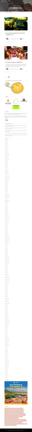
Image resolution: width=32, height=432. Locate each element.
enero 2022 (6, 234)
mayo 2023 (6, 207)
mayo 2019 (6, 289)
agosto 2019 (6, 284)
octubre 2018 (6, 301)
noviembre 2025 (7, 155)
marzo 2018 (6, 313)
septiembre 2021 (7, 241)
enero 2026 (6, 152)
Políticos (14, 422)
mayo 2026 (6, 145)
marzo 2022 (6, 231)
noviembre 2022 (7, 217)
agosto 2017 (6, 325)
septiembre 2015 (7, 365)
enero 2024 (6, 193)
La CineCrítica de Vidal (15, 415)
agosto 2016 (6, 346)
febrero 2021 (6, 253)
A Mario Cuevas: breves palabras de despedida (20, 133)
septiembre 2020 (7, 262)
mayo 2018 (6, 310)
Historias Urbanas (20, 412)
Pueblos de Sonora (19, 422)
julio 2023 (6, 203)
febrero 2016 (6, 356)
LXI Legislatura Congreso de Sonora (10, 419)
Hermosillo (11, 412)
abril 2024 (6, 188)
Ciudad (17, 408)
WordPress (22, 430)
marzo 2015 (6, 375)
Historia (16, 412)
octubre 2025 (7, 157)
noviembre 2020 (7, 258)
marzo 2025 (6, 169)
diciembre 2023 (7, 195)
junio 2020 (6, 267)
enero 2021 (6, 255)
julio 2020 (6, 265)
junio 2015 (6, 370)
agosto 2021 (6, 243)
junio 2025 (6, 164)
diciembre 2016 (7, 339)
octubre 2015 (6, 363)
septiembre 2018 (7, 303)
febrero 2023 (6, 212)
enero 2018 (6, 317)
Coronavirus (20, 408)
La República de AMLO (22, 415)
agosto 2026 (6, 140)
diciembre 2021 (7, 236)
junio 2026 (6, 143)
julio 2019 (6, 286)
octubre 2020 (7, 260)
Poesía (10, 422)
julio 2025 (6, 162)
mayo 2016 (6, 351)
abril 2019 (6, 291)
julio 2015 (6, 368)
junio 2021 (6, 246)
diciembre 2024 (7, 174)
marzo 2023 (6, 210)
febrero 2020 (6, 274)
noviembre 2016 (7, 341)
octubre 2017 (6, 322)
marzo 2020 (6, 272)
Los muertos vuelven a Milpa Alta (13, 62)
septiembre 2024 (7, 179)
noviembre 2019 (7, 279)
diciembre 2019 (7, 277)
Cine (13, 408)
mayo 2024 (6, 186)
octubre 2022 (7, 219)
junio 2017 (6, 329)
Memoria (17, 419)
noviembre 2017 (7, 320)
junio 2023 (6, 205)
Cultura (6, 31)
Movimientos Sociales (23, 419)
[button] (8, 101)
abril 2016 (6, 353)
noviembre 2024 (7, 176)
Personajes (6, 422)
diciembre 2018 (7, 298)
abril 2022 (6, 229)
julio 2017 (6, 327)
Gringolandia (7, 412)
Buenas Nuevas (10, 408)
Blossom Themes (15, 430)
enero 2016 (6, 358)
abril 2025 (6, 167)
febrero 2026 (6, 150)
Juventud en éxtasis (7, 415)
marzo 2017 (6, 334)
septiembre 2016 (7, 344)
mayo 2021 (6, 248)
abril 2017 (6, 332)
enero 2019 (6, 296)
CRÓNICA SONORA (5, 0)
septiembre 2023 (7, 200)
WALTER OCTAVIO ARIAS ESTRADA (9, 133)
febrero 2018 (6, 315)
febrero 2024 (6, 191)
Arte (5, 408)
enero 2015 (6, 377)
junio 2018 (6, 308)
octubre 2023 (7, 198)
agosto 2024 (6, 181)
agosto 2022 (6, 222)
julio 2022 (6, 224)
